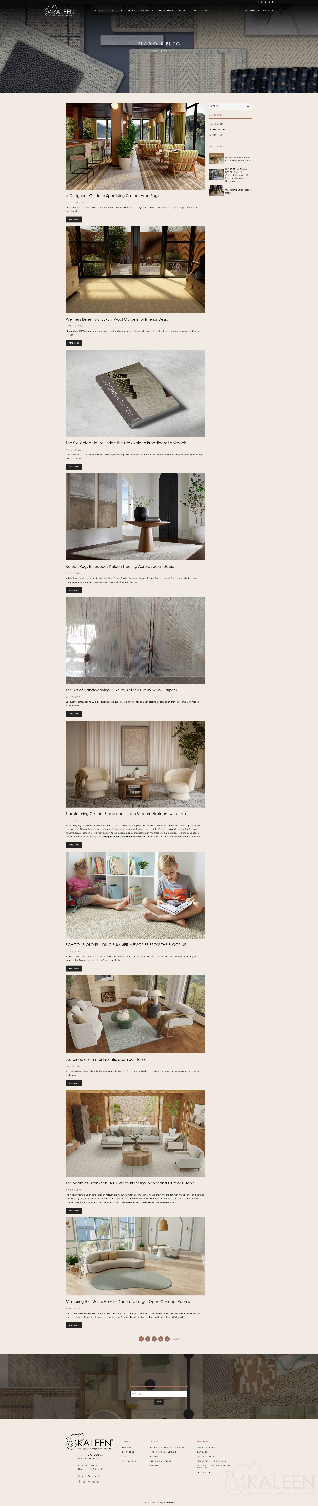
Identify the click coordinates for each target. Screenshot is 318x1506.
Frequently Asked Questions (211, 1461)
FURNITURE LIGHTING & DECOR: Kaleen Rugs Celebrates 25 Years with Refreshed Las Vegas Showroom (236, 175)
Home (154, 51)
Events (125, 1457)
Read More (74, 219)
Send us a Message (88, 1459)
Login (203, 10)
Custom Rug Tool (103, 10)
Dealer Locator (186, 10)
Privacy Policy (130, 1461)
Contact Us (128, 1452)
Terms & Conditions (160, 1461)
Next (176, 1338)
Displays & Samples (206, 1447)
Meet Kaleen (164, 10)
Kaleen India (203, 1472)
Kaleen (153, 1502)
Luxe (119, 10)
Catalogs (147, 10)
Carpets (130, 10)
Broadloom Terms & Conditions (167, 1447)
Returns (154, 1457)
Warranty (155, 1466)
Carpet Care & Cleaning (163, 1452)
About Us (126, 1447)
